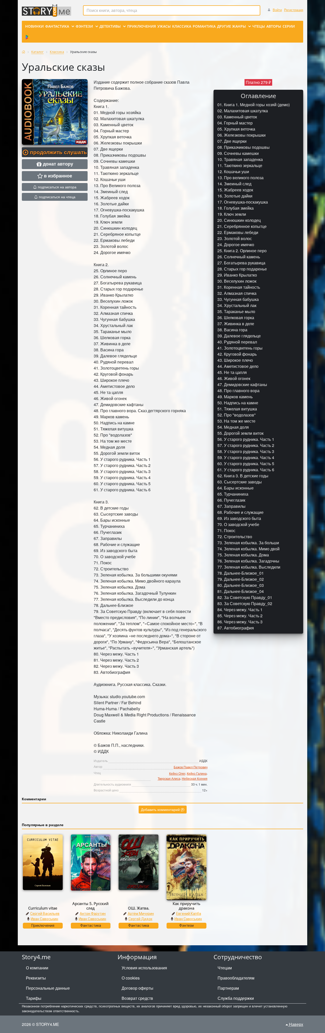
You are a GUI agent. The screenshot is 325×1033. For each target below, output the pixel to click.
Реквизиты (36, 978)
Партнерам (228, 988)
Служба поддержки (236, 998)
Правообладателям (236, 978)
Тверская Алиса (169, 778)
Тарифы (33, 998)
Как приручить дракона (186, 906)
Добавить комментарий (161, 809)
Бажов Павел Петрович (190, 767)
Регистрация (293, 9)
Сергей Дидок (140, 919)
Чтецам (225, 968)
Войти (277, 9)
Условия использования (144, 968)
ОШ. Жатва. (138, 908)
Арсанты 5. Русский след (90, 906)
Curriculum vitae (42, 908)
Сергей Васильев (44, 914)
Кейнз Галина (197, 773)
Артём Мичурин (141, 914)
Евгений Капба (188, 914)
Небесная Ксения (194, 778)
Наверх (295, 1024)
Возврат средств (137, 998)
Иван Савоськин (44, 919)
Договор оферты (137, 988)
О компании (37, 968)
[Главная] (23, 52)
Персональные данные (48, 988)
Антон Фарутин (93, 914)
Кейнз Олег (177, 773)
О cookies (131, 978)
